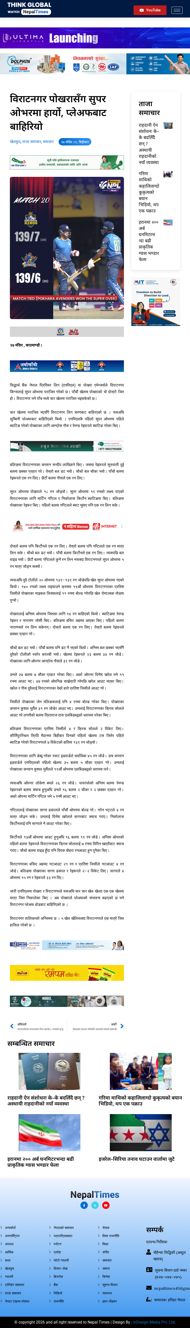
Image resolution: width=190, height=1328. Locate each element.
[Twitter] (95, 1205)
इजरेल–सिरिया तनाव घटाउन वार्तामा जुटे (137, 1159)
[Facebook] (84, 1205)
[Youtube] (106, 1205)
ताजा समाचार (31, 141)
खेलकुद (15, 141)
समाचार (48, 141)
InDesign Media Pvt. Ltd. (154, 1322)
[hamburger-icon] (177, 10)
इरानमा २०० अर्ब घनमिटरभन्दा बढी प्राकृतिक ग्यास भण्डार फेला (149, 240)
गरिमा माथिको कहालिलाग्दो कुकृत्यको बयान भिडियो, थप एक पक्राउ (149, 192)
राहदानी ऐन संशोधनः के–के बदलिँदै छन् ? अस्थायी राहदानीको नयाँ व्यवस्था (45, 1100)
